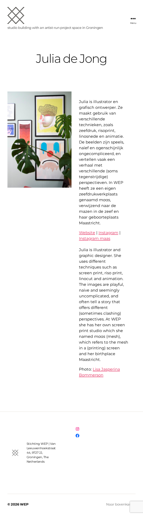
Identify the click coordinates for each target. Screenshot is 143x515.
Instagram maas (94, 238)
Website (87, 232)
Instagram (108, 232)
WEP (24, 504)
